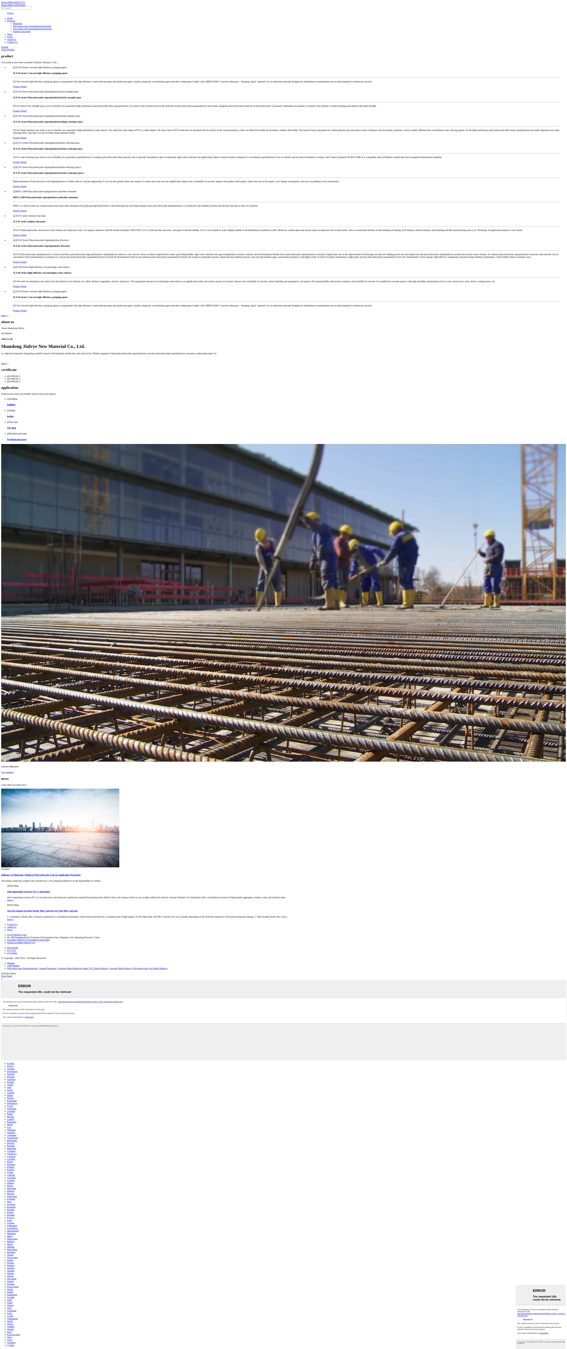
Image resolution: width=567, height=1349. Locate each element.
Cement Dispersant (47, 968)
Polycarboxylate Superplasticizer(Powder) (32, 29)
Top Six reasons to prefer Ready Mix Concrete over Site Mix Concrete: (42, 911)
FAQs (10, 37)
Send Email (6, 976)
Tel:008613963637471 (17, 940)
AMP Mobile (13, 965)
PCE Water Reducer (98, 968)
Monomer (17, 23)
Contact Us (12, 42)
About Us (11, 39)
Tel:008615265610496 (39, 940)
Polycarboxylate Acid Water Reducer (150, 968)
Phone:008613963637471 (13, 2)
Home (10, 18)
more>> (5, 315)
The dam (11, 428)
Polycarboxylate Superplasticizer (22, 968)
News (10, 34)
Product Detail (19, 86)
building (11, 404)
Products (11, 21)
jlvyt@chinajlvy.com (16, 934)
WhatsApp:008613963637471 (21, 942)
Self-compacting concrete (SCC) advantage (28, 891)
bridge (10, 416)
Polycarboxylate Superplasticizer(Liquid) (32, 26)
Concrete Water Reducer (120, 968)
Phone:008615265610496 (13, 5)
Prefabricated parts (17, 439)
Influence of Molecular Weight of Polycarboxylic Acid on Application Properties (41, 875)
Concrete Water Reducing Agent (72, 968)
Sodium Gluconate (21, 31)
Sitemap (11, 963)
